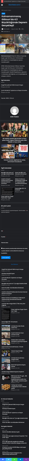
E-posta (3, 236)
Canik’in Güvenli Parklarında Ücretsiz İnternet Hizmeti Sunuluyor (7, 181)
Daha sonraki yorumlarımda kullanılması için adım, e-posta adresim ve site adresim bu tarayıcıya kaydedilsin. (14, 251)
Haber (9, 10)
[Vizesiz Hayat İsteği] (6, 353)
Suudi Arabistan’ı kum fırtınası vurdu (17, 333)
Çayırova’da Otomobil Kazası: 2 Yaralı (12, 347)
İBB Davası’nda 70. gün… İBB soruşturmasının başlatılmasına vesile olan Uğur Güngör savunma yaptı (19, 378)
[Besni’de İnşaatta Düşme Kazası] (6, 367)
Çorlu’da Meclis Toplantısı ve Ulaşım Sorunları (15, 1)
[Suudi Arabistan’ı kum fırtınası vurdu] (6, 335)
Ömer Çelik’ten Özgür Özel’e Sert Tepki (7, 197)
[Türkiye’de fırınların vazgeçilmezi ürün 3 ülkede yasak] (6, 387)
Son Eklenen (14, 264)
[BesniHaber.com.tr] (14, 5)
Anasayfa (5, 10)
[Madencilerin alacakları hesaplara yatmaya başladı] (6, 342)
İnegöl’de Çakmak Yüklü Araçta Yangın (12, 85)
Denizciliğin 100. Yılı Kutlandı (20, 189)
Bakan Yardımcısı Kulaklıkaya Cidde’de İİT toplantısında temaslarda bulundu (21, 181)
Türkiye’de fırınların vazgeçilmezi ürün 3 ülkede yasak (19, 386)
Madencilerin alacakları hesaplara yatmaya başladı (19, 340)
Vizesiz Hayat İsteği (16, 351)
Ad (2, 231)
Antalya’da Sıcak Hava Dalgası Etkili (17, 358)
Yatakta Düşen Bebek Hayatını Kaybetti (13, 372)
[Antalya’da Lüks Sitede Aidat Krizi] (6, 328)
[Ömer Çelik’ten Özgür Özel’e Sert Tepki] (7, 191)
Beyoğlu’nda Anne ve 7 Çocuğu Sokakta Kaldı (7, 173)
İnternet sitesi (4, 242)
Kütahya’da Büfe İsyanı (8, 273)
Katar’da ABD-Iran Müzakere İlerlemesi (20, 173)
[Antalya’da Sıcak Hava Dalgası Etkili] (6, 360)
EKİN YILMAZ (6, 29)
